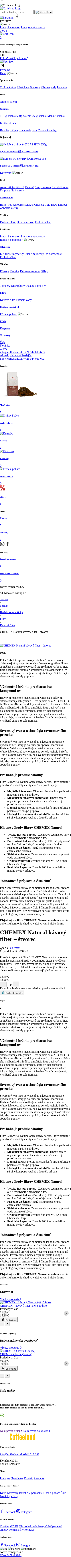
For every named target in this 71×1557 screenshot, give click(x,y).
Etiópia (14, 130)
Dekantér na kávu (30, 271)
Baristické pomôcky (11, 239)
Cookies (4, 1526)
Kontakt (16, 355)
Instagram (26, 1512)
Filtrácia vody (24, 299)
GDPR (14, 1526)
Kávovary (5, 172)
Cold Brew (51, 204)
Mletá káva (23, 87)
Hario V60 (6, 204)
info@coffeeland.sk (11, 352)
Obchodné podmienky (32, 1526)
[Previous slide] (4, 1313)
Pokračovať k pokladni (13, 58)
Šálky (44, 271)
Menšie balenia (56, 115)
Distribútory (18, 285)
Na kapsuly (17, 190)
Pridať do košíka (14, 993)
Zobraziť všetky (47, 130)
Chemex (39, 204)
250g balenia (39, 115)
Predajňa (5, 69)
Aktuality (5, 355)
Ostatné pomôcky (35, 285)
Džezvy (4, 271)
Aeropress (19, 204)
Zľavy (3, 348)
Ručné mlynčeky (34, 253)
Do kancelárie (8, 222)
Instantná (62, 87)
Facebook (10, 1512)
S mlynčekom (43, 187)
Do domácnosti (25, 222)
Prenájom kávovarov (33, 27)
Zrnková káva (8, 87)
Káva (3, 73)
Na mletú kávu (60, 187)
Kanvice (14, 271)
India (35, 130)
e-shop (4, 605)
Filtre (3, 618)
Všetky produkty (10, 1299)
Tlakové (29, 187)
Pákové (19, 187)
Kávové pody (48, 87)
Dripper (62, 204)
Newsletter (17, 1478)
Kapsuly (35, 87)
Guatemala (25, 130)
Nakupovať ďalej (10, 1430)
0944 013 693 (31, 1454)
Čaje (2, 342)
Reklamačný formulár (21, 1529)
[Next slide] (66, 1313)
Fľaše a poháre (8, 314)
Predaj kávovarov (10, 27)
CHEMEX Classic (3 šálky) (16, 1354)
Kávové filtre (7, 299)
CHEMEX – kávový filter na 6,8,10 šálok (24, 1305)
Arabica (4, 101)
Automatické (7, 187)
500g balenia (23, 115)
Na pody (5, 190)
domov (4, 599)
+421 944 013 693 (34, 352)
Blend (13, 101)
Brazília (4, 130)
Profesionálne (43, 222)
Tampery (5, 285)
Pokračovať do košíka (36, 1430)
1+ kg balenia (8, 115)
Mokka (29, 204)
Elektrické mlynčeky (12, 253)
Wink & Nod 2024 (10, 1555)
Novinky (5, 345)
